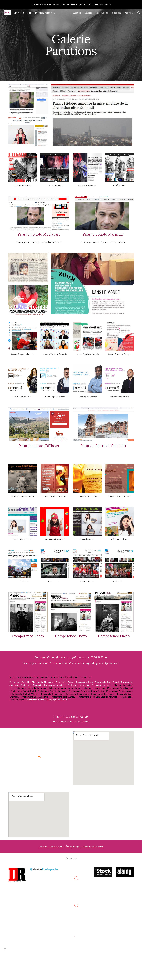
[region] (71, 4)
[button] (138, 12)
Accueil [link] (77, 12)
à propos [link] (116, 12)
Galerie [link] (88, 12)
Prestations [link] (102, 12)
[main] (71, 45)
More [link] (128, 12)
